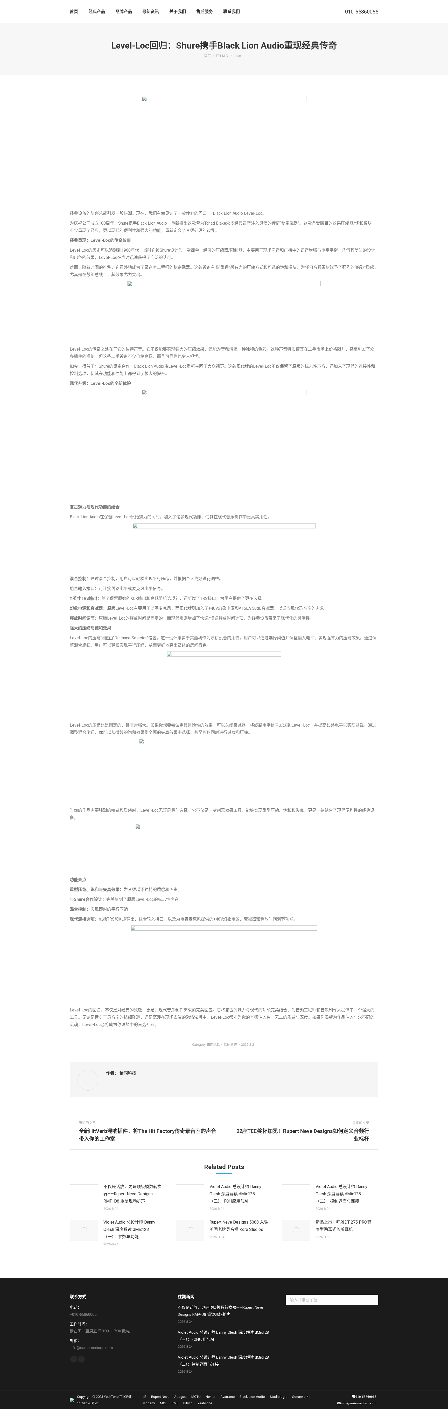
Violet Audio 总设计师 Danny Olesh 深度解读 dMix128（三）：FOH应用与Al (235, 1194)
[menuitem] (74, 11)
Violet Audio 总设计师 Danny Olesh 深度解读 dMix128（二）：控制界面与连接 (341, 1194)
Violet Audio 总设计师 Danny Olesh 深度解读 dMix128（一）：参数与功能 (129, 1229)
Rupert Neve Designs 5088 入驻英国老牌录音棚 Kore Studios (238, 1226)
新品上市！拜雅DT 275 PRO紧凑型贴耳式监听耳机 (343, 1226)
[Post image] (84, 1194)
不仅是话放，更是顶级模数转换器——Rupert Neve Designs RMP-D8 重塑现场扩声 (132, 1194)
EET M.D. (213, 1044)
